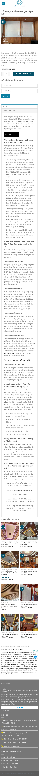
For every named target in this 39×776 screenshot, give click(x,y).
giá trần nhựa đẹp (9, 652)
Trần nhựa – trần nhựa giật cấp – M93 (28, 543)
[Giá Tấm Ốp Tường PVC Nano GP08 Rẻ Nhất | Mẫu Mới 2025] (10, 559)
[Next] (8, 46)
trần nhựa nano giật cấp (22, 668)
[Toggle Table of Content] (15, 134)
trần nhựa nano (11, 668)
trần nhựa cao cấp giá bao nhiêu (13, 662)
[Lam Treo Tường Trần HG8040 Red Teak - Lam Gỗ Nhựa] (10, 592)
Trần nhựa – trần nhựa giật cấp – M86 (28, 572)
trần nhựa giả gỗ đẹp (25, 664)
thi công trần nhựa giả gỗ (21, 658)
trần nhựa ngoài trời (14, 670)
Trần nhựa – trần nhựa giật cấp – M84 (17, 360)
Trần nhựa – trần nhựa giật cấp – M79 (28, 605)
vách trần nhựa (12, 674)
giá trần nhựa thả (6, 654)
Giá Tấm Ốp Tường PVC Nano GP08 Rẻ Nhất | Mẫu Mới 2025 (9, 572)
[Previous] (3, 46)
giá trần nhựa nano (31, 652)
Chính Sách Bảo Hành (9, 767)
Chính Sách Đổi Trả (8, 757)
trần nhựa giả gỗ (27, 662)
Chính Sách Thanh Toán (9, 764)
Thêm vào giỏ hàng (23, 74)
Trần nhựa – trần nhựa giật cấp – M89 (28, 635)
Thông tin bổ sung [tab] (9, 110)
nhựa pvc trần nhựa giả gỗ (8, 656)
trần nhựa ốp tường (25, 670)
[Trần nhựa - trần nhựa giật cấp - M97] (10, 531)
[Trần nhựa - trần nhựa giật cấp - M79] (29, 592)
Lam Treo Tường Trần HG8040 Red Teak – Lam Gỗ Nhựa (9, 606)
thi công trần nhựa (8, 658)
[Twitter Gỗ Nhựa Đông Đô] (19, 708)
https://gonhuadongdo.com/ (23, 490)
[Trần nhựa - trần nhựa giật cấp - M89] (29, 622)
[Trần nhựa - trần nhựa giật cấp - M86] (29, 559)
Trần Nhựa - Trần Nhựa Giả (15, 649)
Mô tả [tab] (5, 106)
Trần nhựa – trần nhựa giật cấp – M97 (9, 543)
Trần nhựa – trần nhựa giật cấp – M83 (9, 635)
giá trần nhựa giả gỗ (20, 652)
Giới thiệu (5, 710)
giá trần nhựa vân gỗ (17, 654)
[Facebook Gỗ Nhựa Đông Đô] (17, 708)
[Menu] (3, 3)
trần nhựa (31, 658)
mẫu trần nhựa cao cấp (30, 654)
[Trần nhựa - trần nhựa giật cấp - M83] (10, 622)
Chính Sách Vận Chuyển (9, 760)
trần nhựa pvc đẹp (9, 672)
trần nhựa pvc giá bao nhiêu (22, 672)
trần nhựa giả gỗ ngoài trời (23, 666)
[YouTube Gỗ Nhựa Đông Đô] (22, 708)
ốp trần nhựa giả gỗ (22, 656)
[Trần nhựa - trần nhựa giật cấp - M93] (29, 531)
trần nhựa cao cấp (21, 660)
